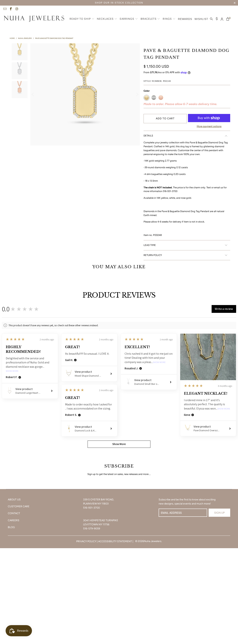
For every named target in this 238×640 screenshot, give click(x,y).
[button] (82, 19)
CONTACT (14, 513)
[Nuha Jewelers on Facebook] (11, 9)
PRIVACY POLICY (86, 541)
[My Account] (221, 19)
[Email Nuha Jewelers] (5, 9)
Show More (12, 371)
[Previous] (33, 94)
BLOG (11, 527)
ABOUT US (14, 499)
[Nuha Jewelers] (34, 19)
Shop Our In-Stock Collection (119, 2)
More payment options (209, 126)
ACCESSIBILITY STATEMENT (115, 541)
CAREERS (13, 520)
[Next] (137, 94)
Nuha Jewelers (152, 541)
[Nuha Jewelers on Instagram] (17, 9)
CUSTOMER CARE (18, 506)
